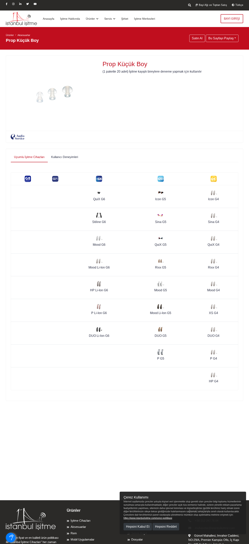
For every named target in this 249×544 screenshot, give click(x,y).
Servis (108, 18)
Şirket (124, 18)
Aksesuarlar (24, 35)
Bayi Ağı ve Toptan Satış (213, 5)
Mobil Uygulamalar (82, 539)
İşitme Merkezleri (144, 18)
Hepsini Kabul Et (137, 526)
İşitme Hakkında (70, 18)
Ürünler (91, 18)
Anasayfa (48, 18)
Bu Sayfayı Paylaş (221, 38)
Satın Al (197, 38)
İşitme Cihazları (80, 520)
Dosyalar (137, 539)
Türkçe (239, 5)
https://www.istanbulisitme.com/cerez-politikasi (148, 518)
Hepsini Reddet (166, 526)
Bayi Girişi (232, 18)
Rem (74, 533)
